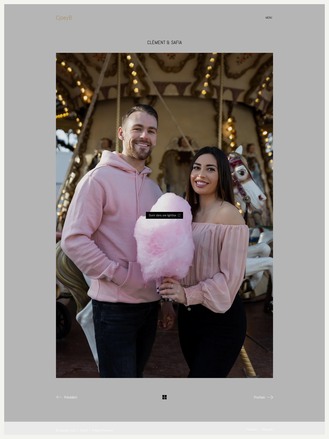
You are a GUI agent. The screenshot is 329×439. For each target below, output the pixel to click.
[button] (269, 17)
